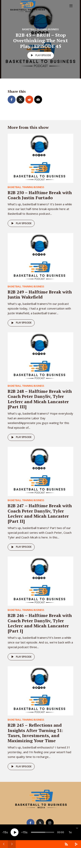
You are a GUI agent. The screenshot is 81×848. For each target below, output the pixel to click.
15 (4, 832)
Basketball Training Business (40, 29)
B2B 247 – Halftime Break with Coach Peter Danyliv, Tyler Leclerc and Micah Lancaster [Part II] (40, 513)
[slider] (42, 832)
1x (70, 832)
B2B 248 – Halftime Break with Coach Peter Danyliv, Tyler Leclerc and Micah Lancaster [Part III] (40, 398)
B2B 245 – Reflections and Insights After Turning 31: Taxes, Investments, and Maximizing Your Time (35, 732)
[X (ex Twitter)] (40, 823)
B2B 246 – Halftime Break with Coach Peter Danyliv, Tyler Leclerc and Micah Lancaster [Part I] (40, 623)
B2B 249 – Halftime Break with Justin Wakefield (40, 294)
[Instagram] (50, 823)
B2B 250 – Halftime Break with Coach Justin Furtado (40, 195)
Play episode (43, 55)
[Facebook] (30, 823)
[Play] (14, 832)
